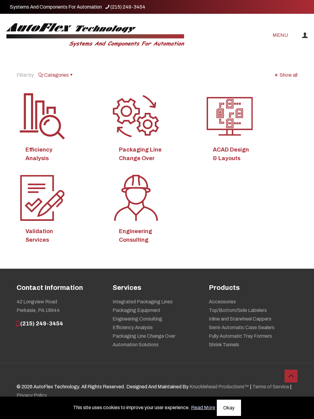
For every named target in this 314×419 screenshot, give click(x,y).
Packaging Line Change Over (144, 336)
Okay (229, 407)
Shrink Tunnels (224, 344)
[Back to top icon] (291, 376)
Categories (56, 75)
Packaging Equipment (136, 310)
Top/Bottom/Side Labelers (238, 310)
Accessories (222, 301)
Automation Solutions (136, 344)
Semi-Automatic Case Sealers (241, 327)
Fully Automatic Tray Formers (240, 336)
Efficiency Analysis (133, 327)
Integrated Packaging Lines (143, 301)
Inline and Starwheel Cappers (240, 318)
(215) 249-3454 (127, 7)
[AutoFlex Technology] (95, 35)
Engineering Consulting (137, 318)
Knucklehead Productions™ (219, 386)
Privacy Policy (32, 395)
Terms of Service (270, 386)
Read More (203, 407)
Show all (288, 75)
